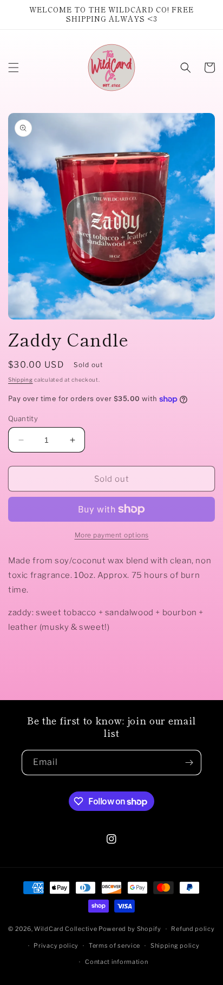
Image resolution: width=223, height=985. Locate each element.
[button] (13, 67)
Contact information (116, 962)
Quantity (23, 418)
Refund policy (192, 929)
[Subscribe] (189, 762)
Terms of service (114, 945)
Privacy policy (56, 945)
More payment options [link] (112, 535)
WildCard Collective (65, 929)
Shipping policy (175, 945)
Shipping (20, 379)
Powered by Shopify (130, 929)
